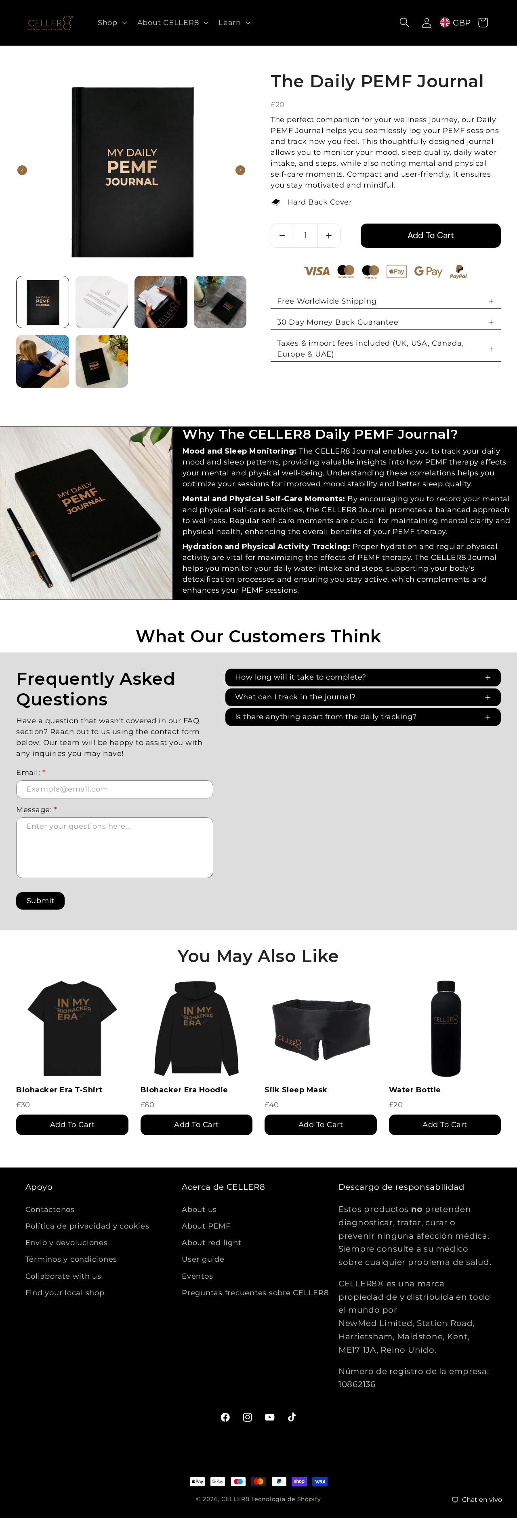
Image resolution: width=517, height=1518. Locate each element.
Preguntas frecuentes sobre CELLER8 (255, 1292)
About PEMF (206, 1226)
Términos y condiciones (71, 1259)
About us (199, 1209)
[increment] (328, 235)
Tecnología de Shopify (286, 1499)
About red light (211, 1242)
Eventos (197, 1275)
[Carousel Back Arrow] (22, 170)
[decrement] (282, 235)
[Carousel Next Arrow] (240, 170)
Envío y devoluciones (66, 1242)
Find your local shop (65, 1292)
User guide (203, 1259)
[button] (111, 22)
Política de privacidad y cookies (87, 1226)
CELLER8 (235, 1499)
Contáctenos (50, 1209)
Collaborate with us (63, 1275)
